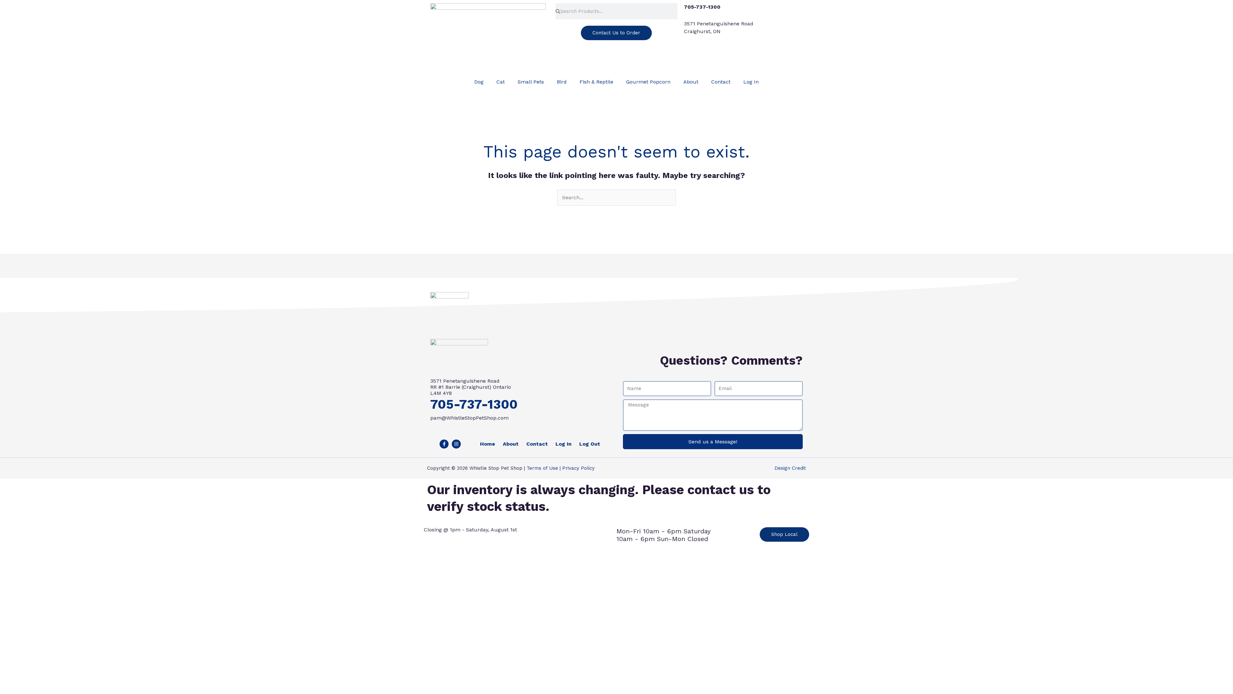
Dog (479, 82)
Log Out (589, 444)
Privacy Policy (578, 468)
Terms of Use (542, 468)
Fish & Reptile (596, 82)
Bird (562, 82)
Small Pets (531, 82)
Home (487, 444)
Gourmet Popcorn (648, 82)
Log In (751, 82)
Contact (720, 82)
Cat (500, 82)
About (690, 82)
